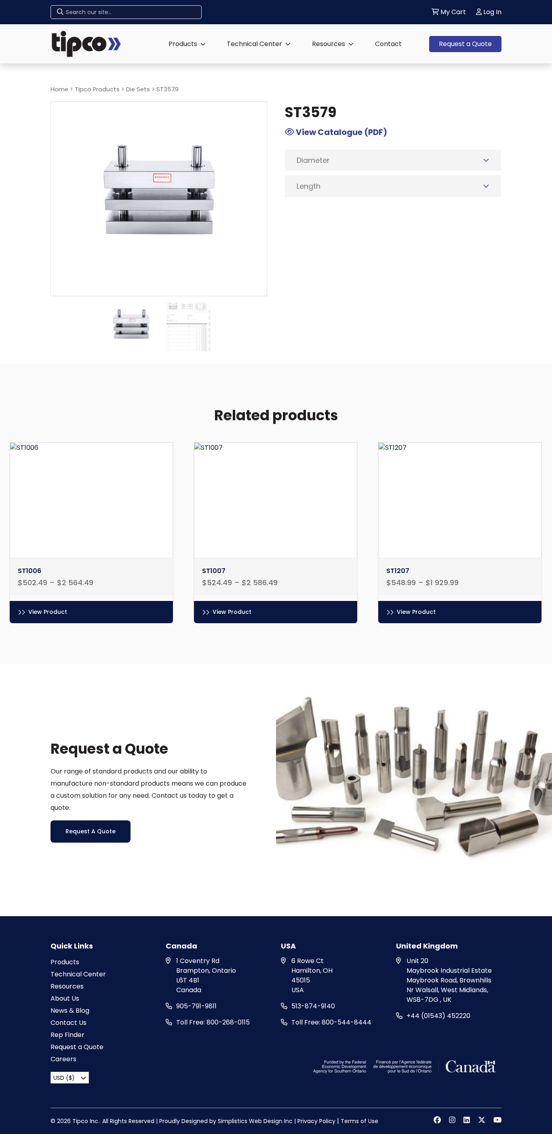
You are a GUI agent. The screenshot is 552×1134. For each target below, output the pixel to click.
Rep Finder (67, 1034)
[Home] (86, 43)
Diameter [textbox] (313, 160)
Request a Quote (465, 43)
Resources (328, 43)
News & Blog (70, 1010)
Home (59, 89)
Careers (63, 1059)
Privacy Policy (316, 1121)
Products (183, 43)
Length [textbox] (308, 186)
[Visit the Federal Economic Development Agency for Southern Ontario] (405, 1066)
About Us (65, 998)
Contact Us (68, 1022)
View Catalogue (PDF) (340, 132)
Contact (388, 43)
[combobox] (393, 160)
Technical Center (254, 43)
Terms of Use (359, 1121)
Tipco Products (97, 89)
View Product (47, 612)
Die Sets (138, 89)
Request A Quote (90, 831)
